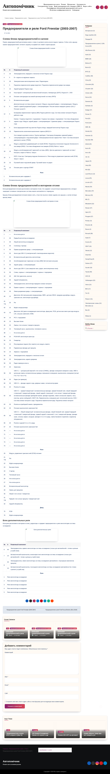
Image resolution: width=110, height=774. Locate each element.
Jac (86, 157)
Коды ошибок (89, 35)
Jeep (86, 165)
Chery (87, 80)
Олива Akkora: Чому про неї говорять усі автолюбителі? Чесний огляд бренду (92, 736)
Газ (8, 628)
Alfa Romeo (88, 50)
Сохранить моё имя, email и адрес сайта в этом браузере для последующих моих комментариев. (35, 701)
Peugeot (87, 216)
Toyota (87, 272)
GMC (86, 127)
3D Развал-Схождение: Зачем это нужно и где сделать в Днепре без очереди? (40, 736)
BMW (87, 59)
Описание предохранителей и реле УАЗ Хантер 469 (41, 633)
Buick (87, 67)
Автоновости (81, 4)
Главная (5, 748)
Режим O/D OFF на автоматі (68, 735)
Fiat (86, 118)
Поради (87, 39)
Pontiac (87, 220)
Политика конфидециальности (60, 10)
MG (86, 199)
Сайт (6, 693)
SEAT (87, 246)
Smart (87, 254)
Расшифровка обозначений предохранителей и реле (64, 8)
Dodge (87, 110)
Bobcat (87, 63)
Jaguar (87, 161)
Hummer (87, 135)
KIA (86, 169)
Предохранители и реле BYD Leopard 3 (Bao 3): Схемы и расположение (15, 735)
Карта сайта (87, 6)
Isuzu (86, 148)
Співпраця (75, 10)
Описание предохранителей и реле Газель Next (15, 633)
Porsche (87, 225)
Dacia (87, 97)
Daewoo (87, 101)
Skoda (87, 250)
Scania (87, 242)
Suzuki (87, 267)
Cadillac (87, 76)
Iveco (86, 152)
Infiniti (87, 144)
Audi (86, 54)
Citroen (87, 93)
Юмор (87, 316)
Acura (87, 46)
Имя (6, 676)
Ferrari (87, 114)
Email (7, 685)
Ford (4, 24)
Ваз (86, 310)
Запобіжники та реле (46, 750)
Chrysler (87, 88)
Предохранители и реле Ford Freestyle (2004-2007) (21, 609)
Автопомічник (18, 6)
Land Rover (88, 174)
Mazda (87, 186)
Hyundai (87, 139)
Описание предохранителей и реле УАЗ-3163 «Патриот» (66, 633)
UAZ (33, 628)
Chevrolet (88, 84)
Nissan (87, 208)
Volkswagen (89, 280)
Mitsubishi (88, 203)
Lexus (87, 178)
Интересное (71, 4)
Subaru (87, 263)
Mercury (87, 195)
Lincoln (87, 182)
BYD (86, 71)
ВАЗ (86, 289)
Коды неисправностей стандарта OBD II (68, 6)
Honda (87, 131)
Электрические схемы (45, 6)
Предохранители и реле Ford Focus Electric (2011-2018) (61, 609)
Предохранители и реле (52, 4)
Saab (86, 237)
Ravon (87, 229)
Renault (87, 233)
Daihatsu (88, 105)
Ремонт (63, 4)
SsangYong (88, 259)
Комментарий (9, 652)
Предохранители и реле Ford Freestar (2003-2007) (40, 28)
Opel (86, 212)
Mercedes (88, 191)
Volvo (87, 284)
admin (10, 635)
